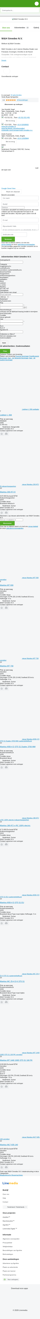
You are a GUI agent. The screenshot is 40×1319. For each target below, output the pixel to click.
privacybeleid (6, 244)
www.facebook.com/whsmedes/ (13, 128)
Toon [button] (16, 117)
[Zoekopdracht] (37, 10)
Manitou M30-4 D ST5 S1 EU (12, 903)
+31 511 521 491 (24, 117)
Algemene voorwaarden (11, 1239)
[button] (36, 3)
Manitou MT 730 (6, 666)
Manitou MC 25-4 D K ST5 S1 (12, 981)
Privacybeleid (7, 1243)
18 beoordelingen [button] (22, 100)
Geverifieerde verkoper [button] (9, 76)
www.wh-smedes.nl (8, 126)
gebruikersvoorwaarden (26, 244)
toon (4, 343)
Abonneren (7, 523)
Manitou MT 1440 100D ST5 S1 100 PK (16, 1060)
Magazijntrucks (6, 1175)
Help (4, 1198)
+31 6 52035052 (23, 125)
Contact (5, 1202)
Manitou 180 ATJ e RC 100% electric (15, 826)
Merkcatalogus (8, 1254)
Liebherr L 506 (6, 415)
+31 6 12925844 (23, 138)
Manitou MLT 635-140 (9, 1145)
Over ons (6, 1194)
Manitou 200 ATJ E (8, 492)
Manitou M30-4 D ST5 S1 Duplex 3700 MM (17, 747)
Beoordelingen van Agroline (12, 1250)
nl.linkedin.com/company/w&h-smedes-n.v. (17, 130)
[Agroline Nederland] (14, 3)
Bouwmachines (17, 1175)
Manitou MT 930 (6, 585)
